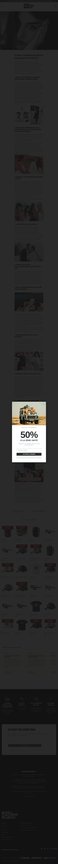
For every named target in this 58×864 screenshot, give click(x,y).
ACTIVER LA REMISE (29, 454)
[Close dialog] (44, 403)
